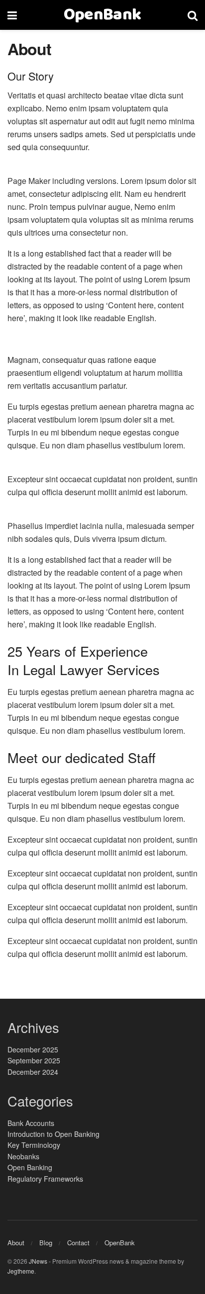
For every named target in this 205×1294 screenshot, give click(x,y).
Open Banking (29, 1167)
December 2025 (32, 1049)
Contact (78, 1242)
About (15, 1242)
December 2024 (32, 1072)
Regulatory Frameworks (45, 1179)
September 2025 (33, 1060)
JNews (38, 1261)
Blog (45, 1242)
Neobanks (23, 1156)
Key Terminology (33, 1145)
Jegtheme (20, 1271)
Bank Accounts (30, 1123)
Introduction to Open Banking (53, 1134)
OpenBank (102, 14)
